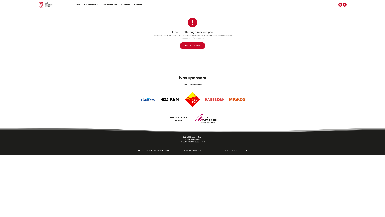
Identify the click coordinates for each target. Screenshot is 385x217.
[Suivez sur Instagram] (340, 4)
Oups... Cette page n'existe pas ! (192, 32)
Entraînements (91, 5)
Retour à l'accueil (192, 45)
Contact (138, 5)
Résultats (125, 5)
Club (78, 5)
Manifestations (110, 5)
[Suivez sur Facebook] (344, 4)
